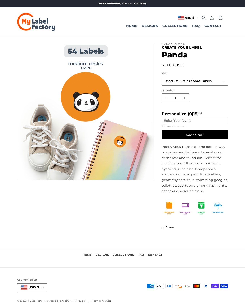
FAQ (141, 255)
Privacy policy (81, 300)
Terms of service (102, 300)
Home (86, 255)
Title (164, 73)
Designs (102, 255)
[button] (203, 18)
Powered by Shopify (57, 301)
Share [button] (170, 227)
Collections (123, 255)
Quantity (167, 90)
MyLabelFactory (36, 301)
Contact (155, 255)
